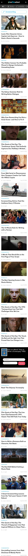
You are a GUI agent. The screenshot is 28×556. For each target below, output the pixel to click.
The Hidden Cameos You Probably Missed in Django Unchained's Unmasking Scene (13, 65)
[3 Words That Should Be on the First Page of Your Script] (14, 243)
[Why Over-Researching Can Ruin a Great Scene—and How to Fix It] (14, 106)
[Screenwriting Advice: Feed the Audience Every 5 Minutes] (14, 189)
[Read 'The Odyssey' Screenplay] (14, 376)
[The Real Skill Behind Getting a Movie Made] (14, 455)
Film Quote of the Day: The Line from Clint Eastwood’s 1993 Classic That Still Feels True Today (13, 414)
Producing (4, 464)
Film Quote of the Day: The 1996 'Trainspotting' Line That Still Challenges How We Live (13, 309)
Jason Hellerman (7, 70)
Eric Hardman (6, 41)
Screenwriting (21, 6)
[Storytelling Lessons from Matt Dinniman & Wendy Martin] (14, 539)
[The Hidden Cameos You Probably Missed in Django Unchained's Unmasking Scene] (14, 51)
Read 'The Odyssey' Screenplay (12, 388)
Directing (12, 6)
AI (4, 6)
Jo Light (5, 97)
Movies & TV (4, 31)
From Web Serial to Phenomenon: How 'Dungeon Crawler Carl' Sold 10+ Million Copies (13, 175)
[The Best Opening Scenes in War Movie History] (14, 268)
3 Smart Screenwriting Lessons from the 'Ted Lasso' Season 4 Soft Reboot (14, 496)
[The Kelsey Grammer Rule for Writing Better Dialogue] (14, 80)
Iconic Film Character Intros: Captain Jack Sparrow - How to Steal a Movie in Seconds (12, 36)
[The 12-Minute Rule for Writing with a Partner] (14, 216)
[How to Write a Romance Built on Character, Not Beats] (14, 430)
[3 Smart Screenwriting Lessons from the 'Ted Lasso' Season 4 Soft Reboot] (14, 482)
